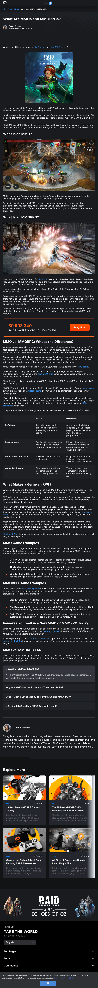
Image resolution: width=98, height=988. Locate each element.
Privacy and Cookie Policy (64, 978)
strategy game (34, 391)
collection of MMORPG (40, 638)
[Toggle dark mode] (48, 3)
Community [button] (11, 965)
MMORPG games (59, 47)
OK (48, 983)
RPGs (16, 9)
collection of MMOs (12, 641)
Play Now (79, 327)
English (10, 942)
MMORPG (43, 279)
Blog (10, 9)
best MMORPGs (46, 374)
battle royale (88, 388)
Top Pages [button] (10, 951)
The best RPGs (10, 534)
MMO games (40, 47)
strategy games (51, 631)
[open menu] (94, 3)
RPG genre (83, 366)
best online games (31, 588)
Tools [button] (7, 958)
